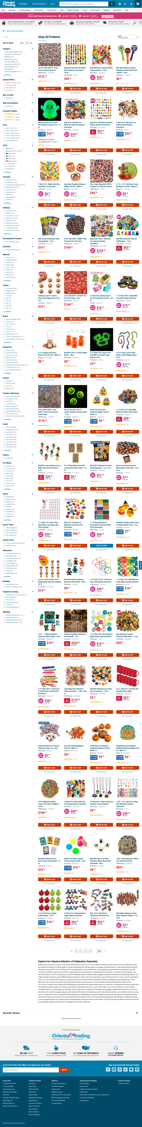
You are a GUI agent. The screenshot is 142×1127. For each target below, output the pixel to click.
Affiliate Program (57, 1092)
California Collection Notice (89, 1089)
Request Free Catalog (10, 1092)
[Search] (111, 3)
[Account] (131, 4)
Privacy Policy (84, 1083)
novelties (53, 974)
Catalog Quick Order (9, 1083)
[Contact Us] (125, 4)
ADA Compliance (34, 1112)
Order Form (32, 1092)
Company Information (59, 1083)
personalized (42, 984)
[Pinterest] (120, 1069)
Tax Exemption (33, 1109)
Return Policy (33, 1095)
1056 (99, 951)
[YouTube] (131, 1069)
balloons (114, 967)
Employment (56, 1089)
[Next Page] (105, 951)
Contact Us (32, 1083)
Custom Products (123, 1083)
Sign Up (64, 1070)
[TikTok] (125, 1069)
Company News (57, 1103)
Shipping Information (35, 1098)
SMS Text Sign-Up (8, 1103)
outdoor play (123, 977)
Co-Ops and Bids (8, 1086)
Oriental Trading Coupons (11, 1098)
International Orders (35, 1103)
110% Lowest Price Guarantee (61, 1095)
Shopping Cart (33, 1100)
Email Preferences (34, 1114)
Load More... (8, 75)
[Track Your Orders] (120, 4)
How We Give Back (58, 1086)
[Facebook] (108, 1069)
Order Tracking (33, 1089)
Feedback (140, 565)
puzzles (40, 979)
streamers (53, 965)
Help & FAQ (32, 1086)
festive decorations (87, 965)
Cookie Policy (84, 1100)
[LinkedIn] (114, 1069)
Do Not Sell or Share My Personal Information (94, 1095)
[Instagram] (137, 1069)
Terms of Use (84, 1086)
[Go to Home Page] (3, 31)
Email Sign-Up (7, 1100)
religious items (107, 987)
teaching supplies (92, 987)
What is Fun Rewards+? (10, 1106)
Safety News (84, 1092)
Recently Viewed (11, 1013)
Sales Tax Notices (34, 1106)
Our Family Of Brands (58, 1100)
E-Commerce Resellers (87, 1098)
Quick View (50, 93)
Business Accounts (9, 1089)
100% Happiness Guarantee (60, 1098)
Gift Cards (6, 1095)
